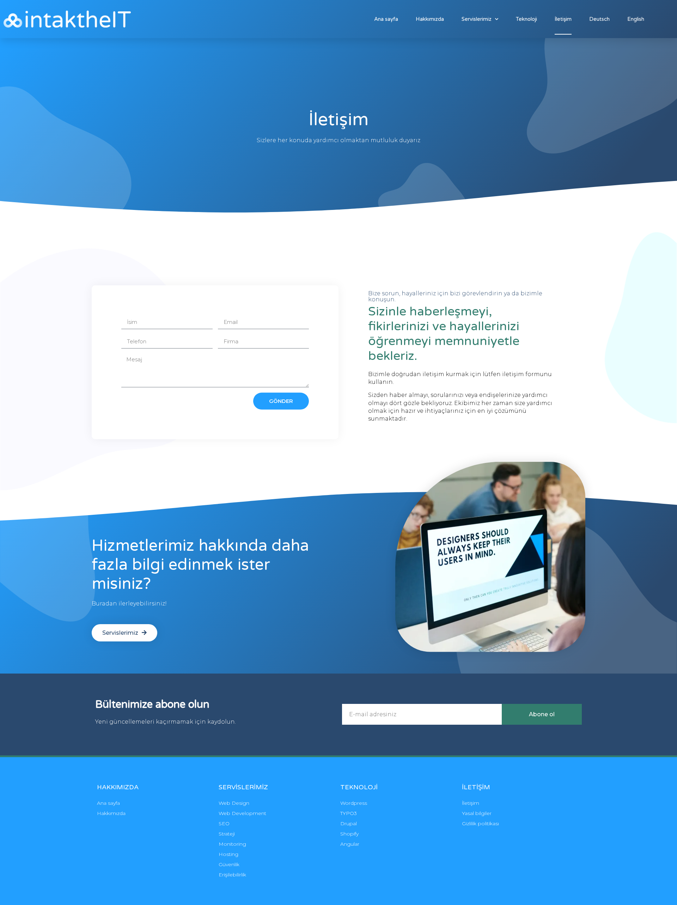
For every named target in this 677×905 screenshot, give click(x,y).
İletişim (563, 19)
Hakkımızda (430, 19)
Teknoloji (526, 19)
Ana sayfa (386, 19)
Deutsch (599, 19)
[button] (124, 632)
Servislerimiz (477, 19)
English (635, 19)
